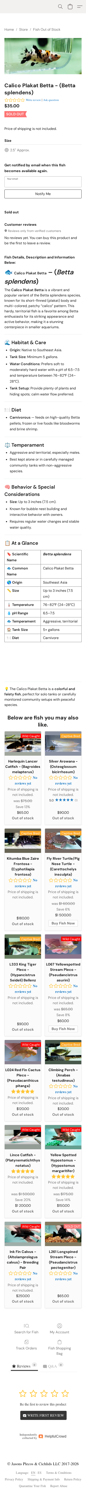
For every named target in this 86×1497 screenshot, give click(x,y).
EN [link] (33, 1472)
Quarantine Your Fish (32, 1486)
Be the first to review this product (43, 1404)
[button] (60, 6)
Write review (33, 100)
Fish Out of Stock (46, 29)
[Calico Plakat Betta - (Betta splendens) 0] (43, 56)
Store (23, 29)
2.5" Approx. (20, 150)
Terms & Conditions (58, 1472)
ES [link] (40, 1472)
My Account (59, 1332)
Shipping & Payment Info (44, 1479)
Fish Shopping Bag (59, 1351)
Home (9, 29)
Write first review (45, 1415)
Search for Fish (26, 1332)
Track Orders (26, 1348)
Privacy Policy (14, 1479)
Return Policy (72, 1479)
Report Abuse (58, 1486)
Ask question (51, 100)
